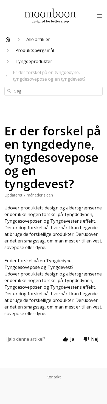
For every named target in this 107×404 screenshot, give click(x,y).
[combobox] (53, 91)
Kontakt (53, 377)
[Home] (7, 39)
